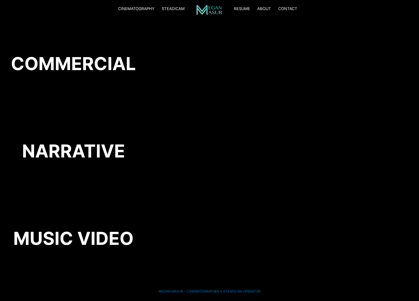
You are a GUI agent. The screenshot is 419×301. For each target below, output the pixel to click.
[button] (174, 8)
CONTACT (287, 8)
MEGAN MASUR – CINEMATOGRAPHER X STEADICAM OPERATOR (210, 291)
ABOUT (264, 8)
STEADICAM (173, 8)
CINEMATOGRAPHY (136, 8)
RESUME (242, 8)
